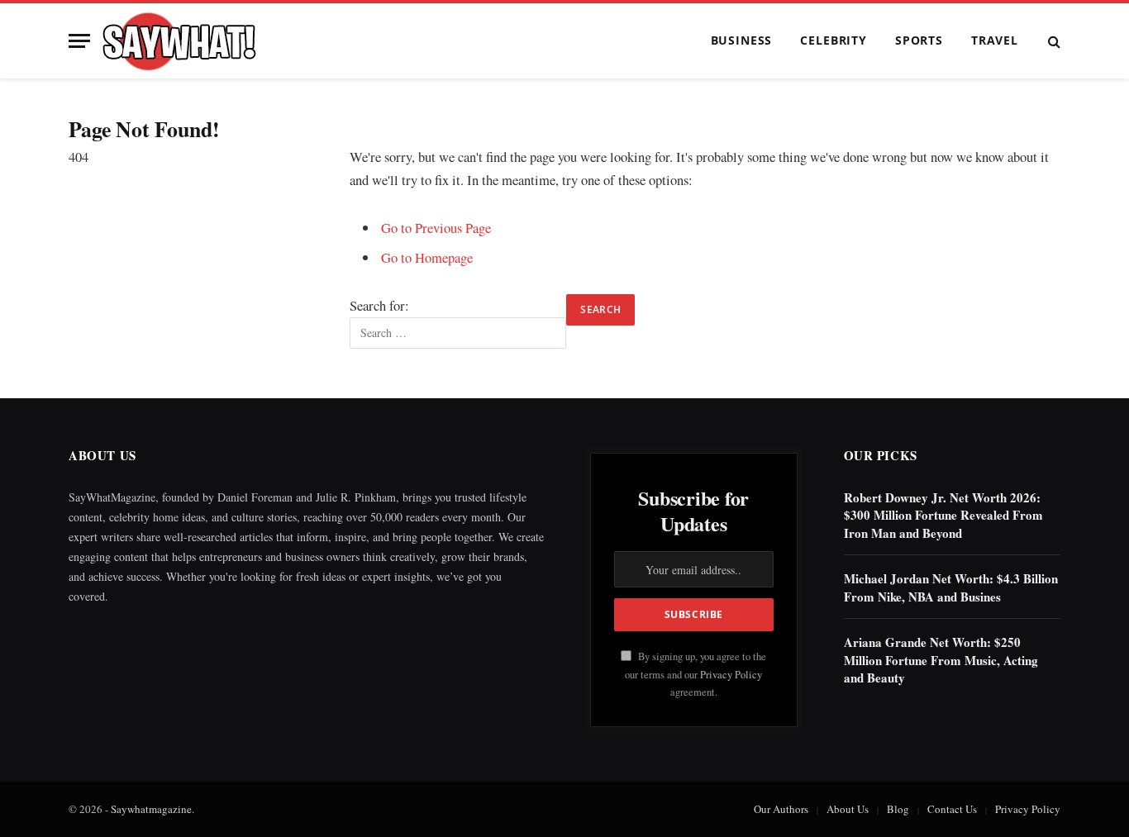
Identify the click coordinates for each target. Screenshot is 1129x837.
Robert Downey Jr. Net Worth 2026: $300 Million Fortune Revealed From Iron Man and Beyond (943, 515)
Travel (994, 40)
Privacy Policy (731, 675)
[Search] (1052, 40)
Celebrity (833, 40)
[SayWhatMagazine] (179, 41)
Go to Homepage (427, 257)
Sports (919, 40)
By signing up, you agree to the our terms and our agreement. (695, 674)
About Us (848, 808)
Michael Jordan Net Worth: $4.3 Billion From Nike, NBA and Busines (951, 587)
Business (742, 40)
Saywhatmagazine (151, 808)
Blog (898, 808)
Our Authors (781, 808)
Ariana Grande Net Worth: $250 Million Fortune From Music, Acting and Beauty (941, 660)
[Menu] (79, 40)
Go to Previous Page (436, 227)
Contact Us (952, 808)
